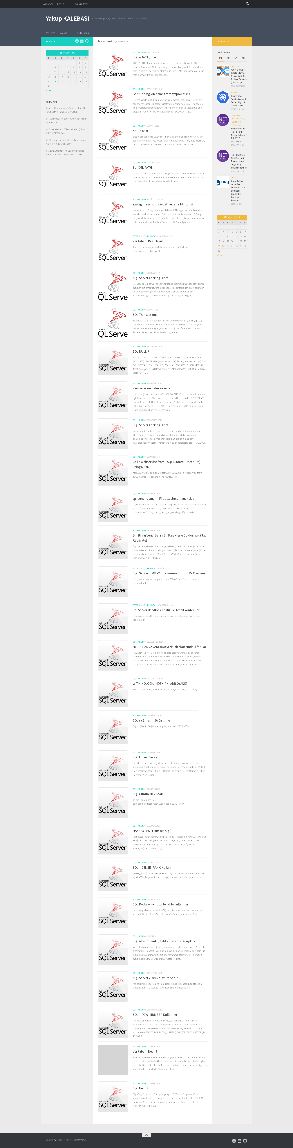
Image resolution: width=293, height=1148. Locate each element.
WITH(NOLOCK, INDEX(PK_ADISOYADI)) (160, 683)
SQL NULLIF (141, 351)
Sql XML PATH (142, 167)
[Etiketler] (243, 58)
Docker (234, 119)
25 (55, 81)
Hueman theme (79, 1140)
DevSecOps (235, 66)
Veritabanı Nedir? (145, 1051)
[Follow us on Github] (87, 41)
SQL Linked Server (146, 757)
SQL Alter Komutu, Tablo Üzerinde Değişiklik (164, 941)
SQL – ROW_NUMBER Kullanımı (155, 1014)
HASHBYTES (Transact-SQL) (152, 831)
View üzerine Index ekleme (151, 388)
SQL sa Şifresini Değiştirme (151, 720)
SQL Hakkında (139, 52)
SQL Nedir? (140, 1088)
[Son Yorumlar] (236, 58)
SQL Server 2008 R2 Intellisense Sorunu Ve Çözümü (169, 573)
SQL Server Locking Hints (150, 278)
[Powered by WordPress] (55, 1140)
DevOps (237, 115)
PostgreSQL (236, 125)
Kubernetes (236, 92)
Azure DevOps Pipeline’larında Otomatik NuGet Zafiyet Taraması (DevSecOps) (239, 76)
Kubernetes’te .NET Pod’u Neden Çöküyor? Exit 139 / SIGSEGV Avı (239, 135)
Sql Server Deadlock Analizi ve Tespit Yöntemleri (166, 610)
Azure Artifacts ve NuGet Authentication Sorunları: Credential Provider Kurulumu (238, 191)
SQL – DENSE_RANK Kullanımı (154, 867)
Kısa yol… (62, 3)
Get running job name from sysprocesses (161, 94)
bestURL (137, 236)
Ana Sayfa (48, 3)
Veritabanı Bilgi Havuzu (149, 241)
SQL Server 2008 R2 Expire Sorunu (157, 978)
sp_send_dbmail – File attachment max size (163, 498)
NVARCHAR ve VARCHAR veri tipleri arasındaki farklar (169, 647)
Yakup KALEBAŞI (67, 18)
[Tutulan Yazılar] (228, 58)
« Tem (49, 90)
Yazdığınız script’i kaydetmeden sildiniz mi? (163, 204)
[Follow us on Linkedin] (82, 41)
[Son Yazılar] (220, 58)
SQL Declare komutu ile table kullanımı (160, 904)
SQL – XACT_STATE (146, 57)
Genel (241, 119)
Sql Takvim (140, 131)
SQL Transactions (145, 314)
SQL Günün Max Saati (148, 794)
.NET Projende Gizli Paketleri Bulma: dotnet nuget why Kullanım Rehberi (239, 161)
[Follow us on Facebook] (77, 41)
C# (232, 115)
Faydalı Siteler (81, 3)
